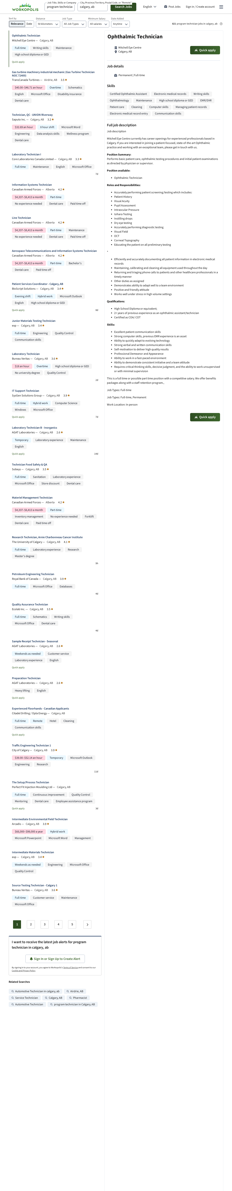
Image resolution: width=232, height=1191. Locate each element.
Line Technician (21, 218)
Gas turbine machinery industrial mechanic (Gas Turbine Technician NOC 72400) (53, 73)
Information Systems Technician (32, 185)
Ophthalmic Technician (26, 35)
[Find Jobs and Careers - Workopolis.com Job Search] (25, 7)
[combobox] (60, 7)
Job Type (67, 18)
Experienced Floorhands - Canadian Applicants (40, 708)
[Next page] (87, 924)
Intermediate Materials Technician (33, 852)
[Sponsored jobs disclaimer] (221, 24)
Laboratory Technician (26, 354)
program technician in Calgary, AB (74, 1004)
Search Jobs (123, 7)
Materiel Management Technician (32, 497)
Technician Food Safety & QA (29, 464)
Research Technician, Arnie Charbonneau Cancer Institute (47, 537)
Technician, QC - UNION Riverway (32, 115)
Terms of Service (70, 967)
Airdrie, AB (76, 991)
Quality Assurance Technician (30, 604)
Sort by (12, 18)
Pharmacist (80, 998)
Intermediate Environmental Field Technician (40, 819)
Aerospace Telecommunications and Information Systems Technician (54, 251)
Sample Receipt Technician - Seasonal (35, 641)
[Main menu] (221, 7)
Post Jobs (175, 7)
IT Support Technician (25, 391)
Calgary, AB (55, 998)
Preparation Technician (26, 678)
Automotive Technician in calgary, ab (37, 991)
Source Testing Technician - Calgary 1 (34, 885)
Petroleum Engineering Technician (33, 574)
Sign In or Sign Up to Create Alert (57, 959)
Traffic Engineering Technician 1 (31, 745)
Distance (40, 18)
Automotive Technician (29, 1004)
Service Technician (26, 998)
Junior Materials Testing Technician (33, 321)
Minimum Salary (96, 18)
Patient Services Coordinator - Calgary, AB (37, 284)
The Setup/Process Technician (30, 782)
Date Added (117, 18)
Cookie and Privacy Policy (23, 970)
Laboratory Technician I (26, 154)
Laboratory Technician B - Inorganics (34, 428)
